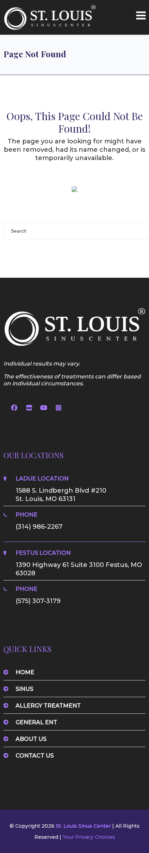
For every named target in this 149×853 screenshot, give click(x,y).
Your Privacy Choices (89, 837)
